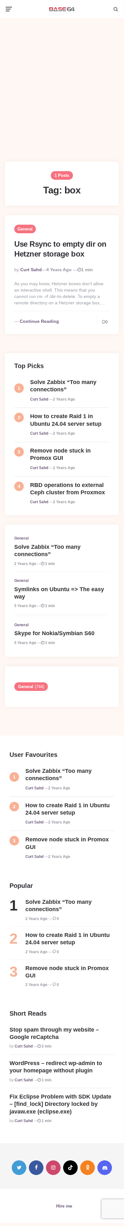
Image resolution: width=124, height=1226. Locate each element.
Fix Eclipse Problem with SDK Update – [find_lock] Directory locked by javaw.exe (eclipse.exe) (60, 1104)
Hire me (64, 1205)
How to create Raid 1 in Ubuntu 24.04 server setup (65, 420)
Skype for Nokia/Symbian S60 (54, 633)
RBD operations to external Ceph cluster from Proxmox (67, 489)
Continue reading (39, 321)
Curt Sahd (31, 269)
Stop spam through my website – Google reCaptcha (54, 1033)
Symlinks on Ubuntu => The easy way (59, 593)
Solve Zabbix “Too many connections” (63, 386)
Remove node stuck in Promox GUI (60, 454)
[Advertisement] (62, 85)
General (25, 229)
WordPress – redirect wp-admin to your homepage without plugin (56, 1067)
